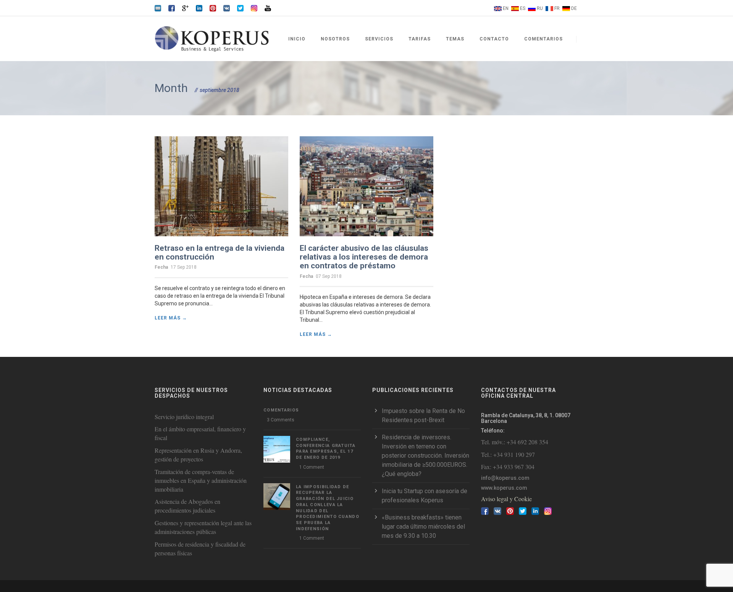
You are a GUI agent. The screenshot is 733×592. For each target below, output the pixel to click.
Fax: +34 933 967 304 (507, 467)
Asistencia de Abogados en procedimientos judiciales (187, 505)
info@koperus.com (505, 478)
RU (540, 8)
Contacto (494, 39)
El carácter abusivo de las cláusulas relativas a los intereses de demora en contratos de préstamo (364, 257)
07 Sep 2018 (329, 276)
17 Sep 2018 (184, 267)
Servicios (379, 39)
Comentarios (543, 39)
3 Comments (280, 420)
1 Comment (311, 467)
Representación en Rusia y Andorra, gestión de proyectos (198, 454)
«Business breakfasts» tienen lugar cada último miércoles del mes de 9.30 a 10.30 (423, 526)
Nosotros (335, 39)
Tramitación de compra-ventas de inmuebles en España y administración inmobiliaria (201, 480)
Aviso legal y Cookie (506, 499)
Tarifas (419, 39)
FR (557, 8)
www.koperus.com (504, 488)
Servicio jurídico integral (184, 417)
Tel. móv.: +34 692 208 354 (514, 442)
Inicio (296, 39)
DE (574, 8)
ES (522, 8)
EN (506, 8)
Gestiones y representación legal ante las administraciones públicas (203, 527)
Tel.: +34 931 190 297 (508, 454)
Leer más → (171, 318)
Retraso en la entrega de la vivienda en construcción (219, 252)
